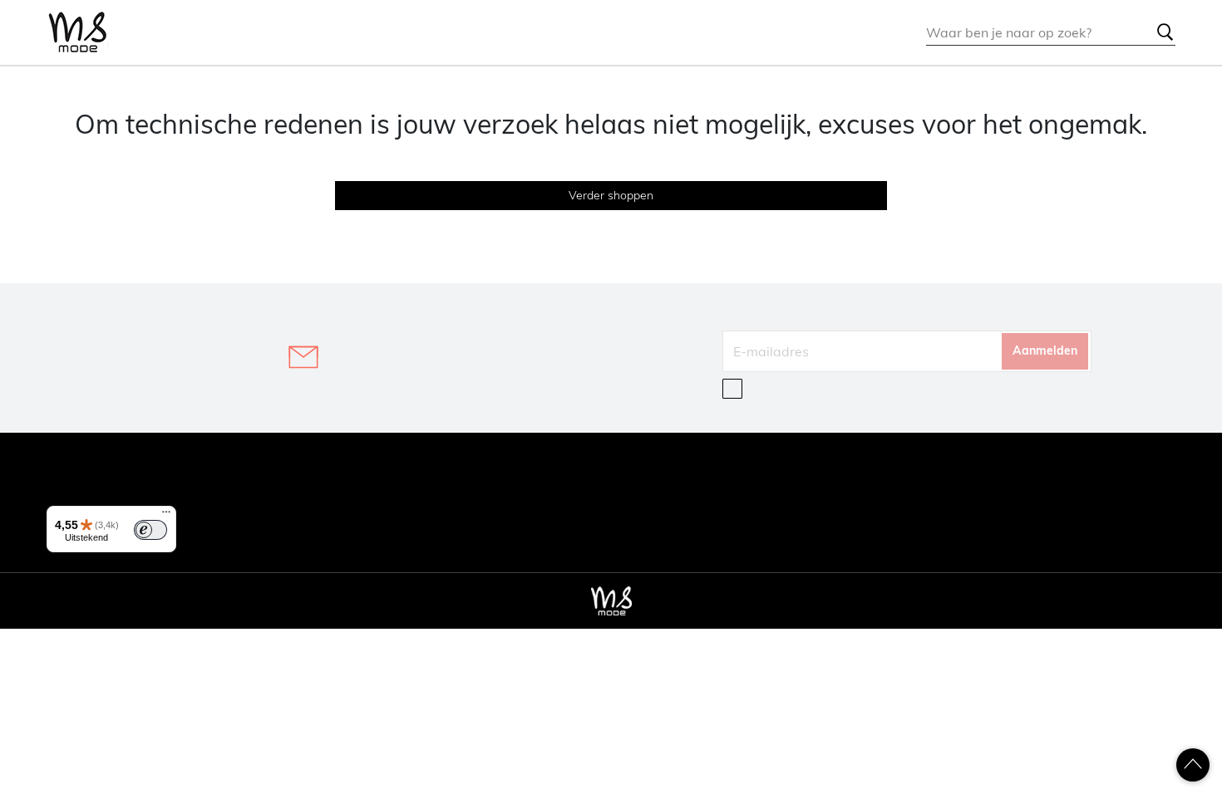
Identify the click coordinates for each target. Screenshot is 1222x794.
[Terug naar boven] (1193, 765)
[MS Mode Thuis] (78, 33)
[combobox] (1050, 32)
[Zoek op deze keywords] (1165, 32)
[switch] (150, 530)
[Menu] (166, 516)
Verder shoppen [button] (611, 195)
